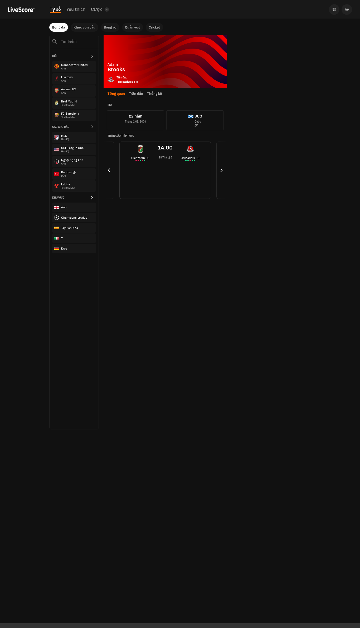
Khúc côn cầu (84, 27)
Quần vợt (132, 27)
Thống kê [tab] (154, 93)
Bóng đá (58, 27)
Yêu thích (75, 9)
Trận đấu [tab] (136, 93)
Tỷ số (55, 9)
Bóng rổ (110, 27)
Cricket (154, 27)
